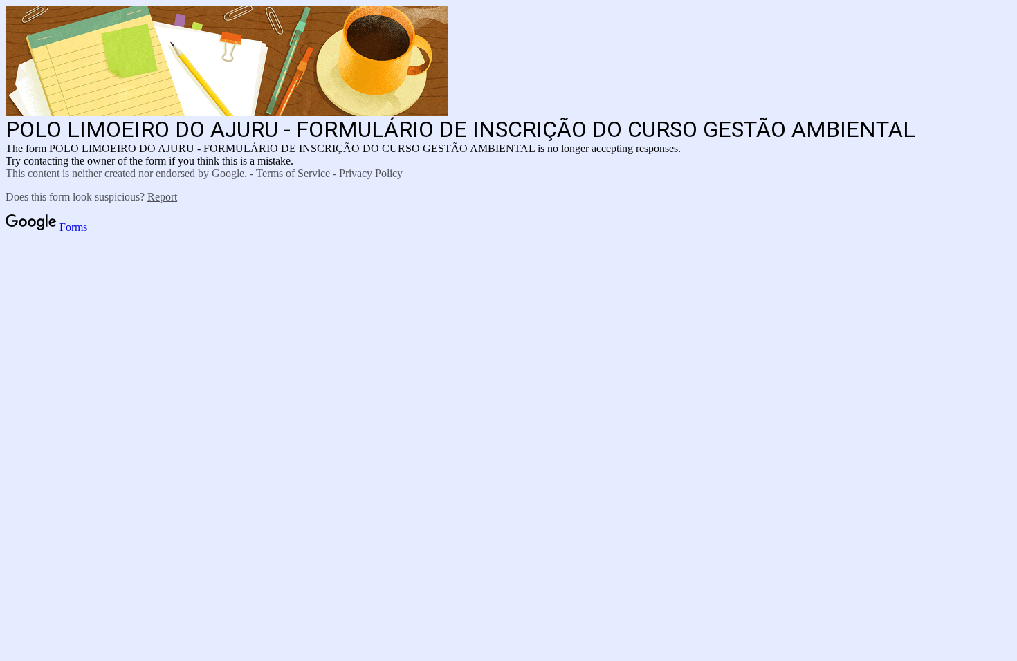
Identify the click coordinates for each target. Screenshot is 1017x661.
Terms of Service (293, 173)
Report (162, 197)
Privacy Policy (371, 173)
